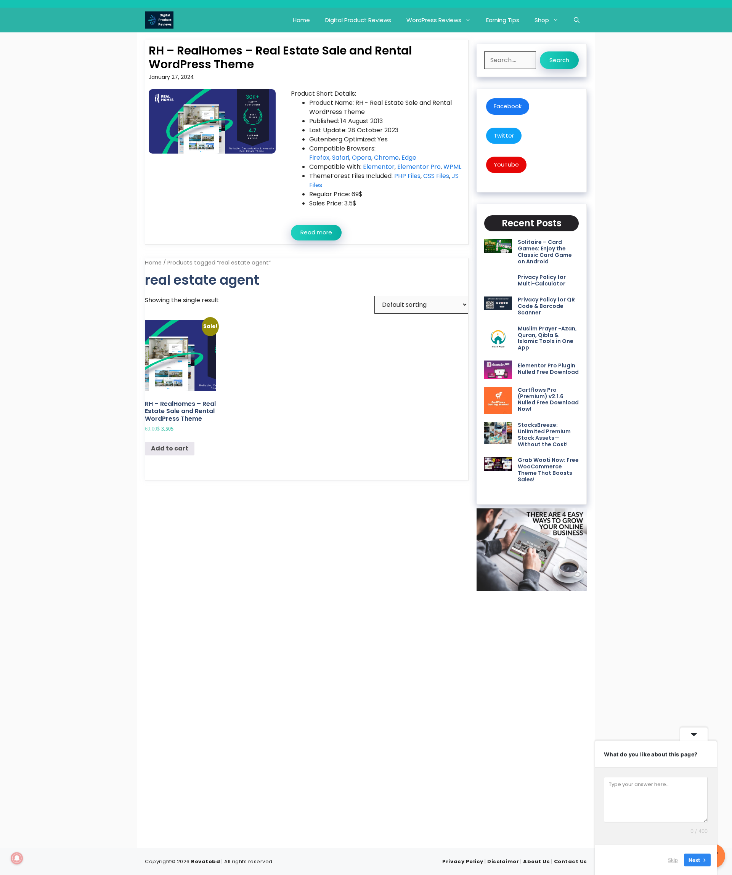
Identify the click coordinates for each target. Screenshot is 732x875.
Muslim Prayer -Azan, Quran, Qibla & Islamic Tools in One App (547, 338)
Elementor (379, 166)
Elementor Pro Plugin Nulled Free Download (548, 369)
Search (559, 60)
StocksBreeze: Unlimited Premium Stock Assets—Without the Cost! (544, 434)
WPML (452, 166)
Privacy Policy (462, 861)
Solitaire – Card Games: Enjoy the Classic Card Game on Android (545, 251)
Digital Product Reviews (358, 20)
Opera (361, 157)
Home (301, 20)
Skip (673, 859)
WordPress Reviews (433, 20)
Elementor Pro (419, 166)
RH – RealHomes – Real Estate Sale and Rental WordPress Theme (280, 57)
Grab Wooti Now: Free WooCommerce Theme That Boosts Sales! (548, 469)
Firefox (319, 157)
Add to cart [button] (169, 448)
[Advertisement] (532, 717)
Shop (542, 20)
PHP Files (407, 175)
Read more (316, 232)
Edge (408, 157)
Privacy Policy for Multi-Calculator (542, 280)
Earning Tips (502, 20)
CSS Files (436, 175)
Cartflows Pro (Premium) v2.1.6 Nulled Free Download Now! (548, 399)
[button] (576, 20)
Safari (340, 157)
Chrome (386, 157)
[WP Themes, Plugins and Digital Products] (159, 20)
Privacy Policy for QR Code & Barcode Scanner (546, 306)
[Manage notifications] (17, 858)
